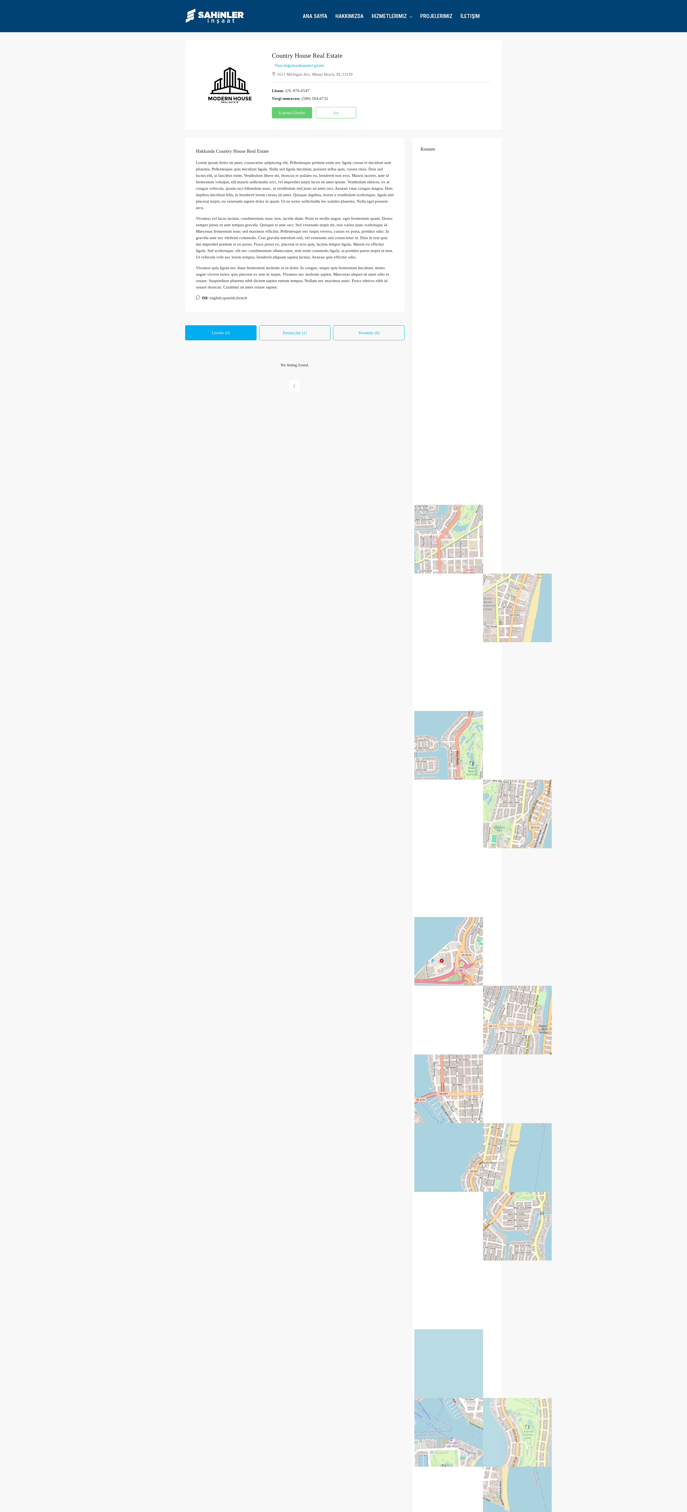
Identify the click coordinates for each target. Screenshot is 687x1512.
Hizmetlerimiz (389, 16)
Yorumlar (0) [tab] (368, 333)
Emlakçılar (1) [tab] (295, 333)
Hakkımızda (349, 16)
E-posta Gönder (292, 113)
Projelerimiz (436, 16)
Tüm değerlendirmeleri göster (299, 65)
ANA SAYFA (315, 16)
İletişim (470, 16)
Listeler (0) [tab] (221, 333)
